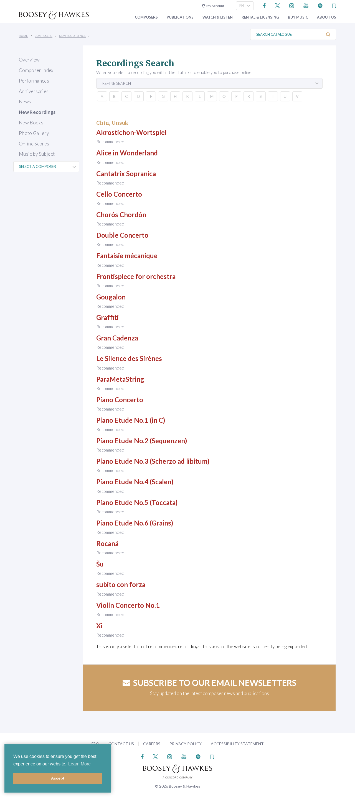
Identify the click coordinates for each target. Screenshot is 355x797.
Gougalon (111, 297)
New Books (31, 122)
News (25, 101)
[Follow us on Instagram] (291, 5)
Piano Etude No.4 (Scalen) (134, 482)
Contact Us (121, 743)
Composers (146, 17)
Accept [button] (57, 778)
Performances (34, 81)
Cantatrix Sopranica (126, 174)
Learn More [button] (79, 764)
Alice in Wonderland (127, 153)
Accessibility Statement (237, 743)
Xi (99, 626)
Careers (151, 743)
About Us (326, 17)
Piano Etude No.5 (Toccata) (137, 502)
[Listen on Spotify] (320, 5)
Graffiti (107, 317)
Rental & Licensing (260, 17)
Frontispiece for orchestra (136, 276)
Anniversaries (34, 91)
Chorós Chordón (121, 215)
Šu (100, 564)
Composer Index (36, 70)
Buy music (298, 17)
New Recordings (72, 35)
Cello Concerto (119, 194)
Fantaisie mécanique (127, 256)
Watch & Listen (217, 17)
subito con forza (120, 584)
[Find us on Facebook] (264, 5)
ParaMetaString (120, 379)
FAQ (95, 743)
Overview (29, 60)
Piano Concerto (119, 400)
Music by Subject (37, 154)
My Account (214, 6)
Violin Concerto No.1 (128, 605)
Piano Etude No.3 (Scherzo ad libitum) (152, 461)
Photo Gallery (34, 133)
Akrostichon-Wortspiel (131, 132)
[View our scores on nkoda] (334, 5)
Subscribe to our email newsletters (214, 683)
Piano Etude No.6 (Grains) (134, 523)
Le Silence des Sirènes (129, 358)
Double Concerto (122, 235)
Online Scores (34, 144)
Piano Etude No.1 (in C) (130, 420)
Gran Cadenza (117, 338)
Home (23, 35)
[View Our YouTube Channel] (305, 5)
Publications (180, 17)
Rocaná (107, 543)
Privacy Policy (185, 743)
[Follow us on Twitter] (277, 5)
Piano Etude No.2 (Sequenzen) (141, 441)
